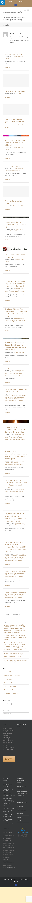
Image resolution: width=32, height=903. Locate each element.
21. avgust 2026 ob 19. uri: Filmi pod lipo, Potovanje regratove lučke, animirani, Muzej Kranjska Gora (15, 637)
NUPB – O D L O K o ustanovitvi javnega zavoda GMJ (8, 810)
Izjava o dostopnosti (8, 823)
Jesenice (20, 806)
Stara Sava (17, 170)
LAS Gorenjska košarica (22, 787)
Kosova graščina (14, 231)
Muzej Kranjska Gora (9, 690)
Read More (7, 67)
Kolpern (12, 170)
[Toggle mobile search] (25, 10)
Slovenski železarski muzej (11, 672)
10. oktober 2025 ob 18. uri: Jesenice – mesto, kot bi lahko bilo (15, 142)
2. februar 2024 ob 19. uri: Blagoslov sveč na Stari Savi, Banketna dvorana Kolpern (15, 429)
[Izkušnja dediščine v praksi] (16, 87)
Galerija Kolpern (8, 679)
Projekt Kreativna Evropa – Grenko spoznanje (22, 793)
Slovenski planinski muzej (11, 400)
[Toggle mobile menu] (28, 10)
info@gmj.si (21, 1)
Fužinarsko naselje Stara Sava (12, 675)
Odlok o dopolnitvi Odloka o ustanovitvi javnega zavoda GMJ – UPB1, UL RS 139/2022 (9, 802)
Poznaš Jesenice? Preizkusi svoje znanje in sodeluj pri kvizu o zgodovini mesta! (15, 283)
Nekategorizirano (14, 373)
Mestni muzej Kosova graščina (12, 682)
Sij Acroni (20, 813)
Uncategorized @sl (19, 93)
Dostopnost (6, 828)
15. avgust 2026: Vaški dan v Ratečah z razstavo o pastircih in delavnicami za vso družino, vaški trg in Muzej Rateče (14, 655)
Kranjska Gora (22, 810)
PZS (19, 817)
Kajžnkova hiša (13, 320)
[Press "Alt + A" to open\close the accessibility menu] (2, 2)
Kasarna (12, 290)
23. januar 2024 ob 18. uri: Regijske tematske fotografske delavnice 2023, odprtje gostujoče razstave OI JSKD (15, 547)
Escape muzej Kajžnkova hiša (11, 693)
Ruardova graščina (14, 291)
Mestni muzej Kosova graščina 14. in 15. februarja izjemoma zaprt (15, 224)
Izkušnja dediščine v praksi (15, 91)
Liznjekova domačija (10, 322)
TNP (19, 821)
